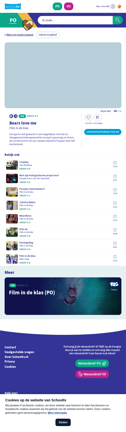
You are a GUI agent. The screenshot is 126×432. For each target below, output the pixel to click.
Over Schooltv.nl (16, 357)
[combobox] (75, 20)
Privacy (10, 361)
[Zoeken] (118, 20)
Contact (10, 347)
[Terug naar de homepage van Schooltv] (13, 6)
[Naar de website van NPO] (119, 6)
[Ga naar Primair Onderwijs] (15, 20)
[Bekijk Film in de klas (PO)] (63, 296)
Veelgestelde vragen (19, 352)
